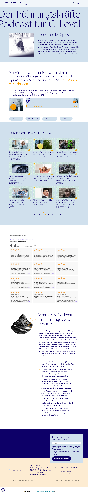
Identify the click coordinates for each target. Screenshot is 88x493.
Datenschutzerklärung (57, 454)
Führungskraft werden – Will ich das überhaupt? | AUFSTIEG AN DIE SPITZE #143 (43, 202)
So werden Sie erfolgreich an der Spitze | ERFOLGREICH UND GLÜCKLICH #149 (43, 154)
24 (48, 214)
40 (60, 214)
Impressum (58, 480)
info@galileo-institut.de (38, 475)
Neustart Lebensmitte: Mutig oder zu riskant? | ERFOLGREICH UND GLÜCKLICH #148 (67, 154)
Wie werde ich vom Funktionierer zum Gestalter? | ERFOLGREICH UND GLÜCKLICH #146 (44, 178)
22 (39, 214)
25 (52, 214)
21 (35, 214)
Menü (78, 3)
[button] (3, 490)
